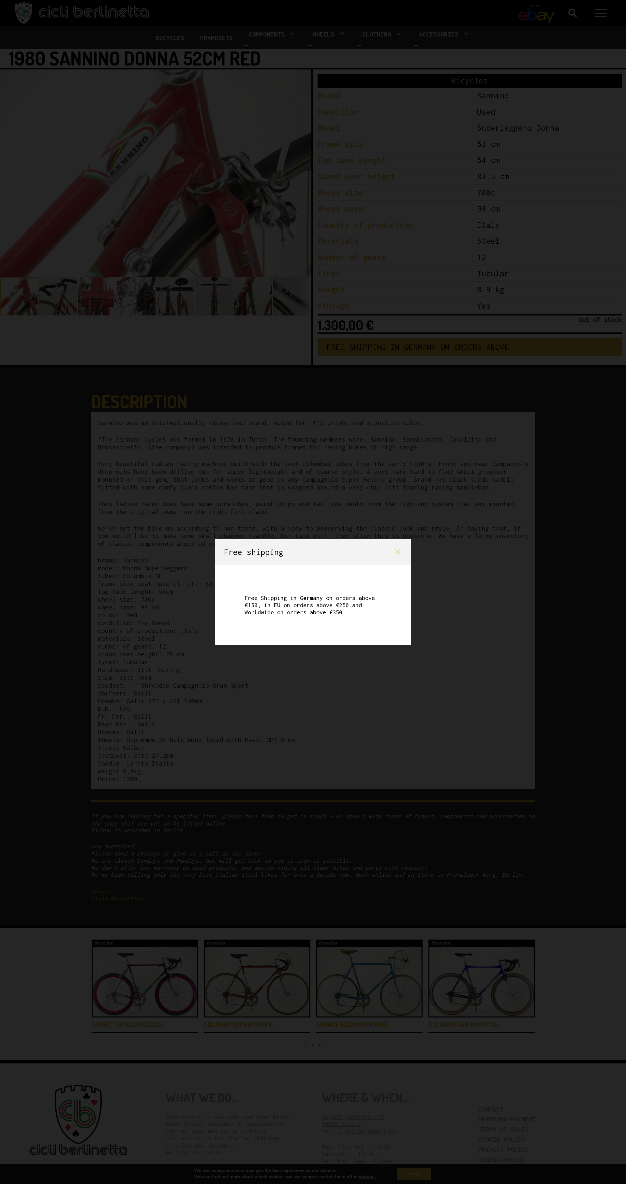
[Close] (397, 552)
